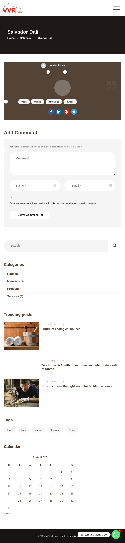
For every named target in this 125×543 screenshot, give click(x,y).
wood (71, 101)
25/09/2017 (56, 72)
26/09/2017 (51, 382)
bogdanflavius (57, 65)
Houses (12, 273)
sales (38, 101)
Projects (13, 288)
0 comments (73, 72)
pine (24, 430)
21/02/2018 (51, 324)
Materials (74, 65)
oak (25, 101)
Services (13, 296)
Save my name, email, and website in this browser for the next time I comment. (53, 203)
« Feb (7, 513)
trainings (54, 101)
